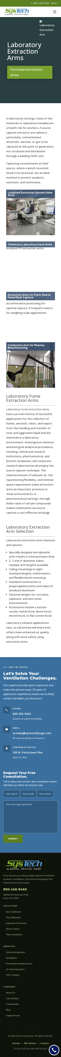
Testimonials (12, 1004)
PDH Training (12, 974)
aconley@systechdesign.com (32, 733)
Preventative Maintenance (19, 963)
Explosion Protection (16, 923)
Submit (13, 838)
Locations (44, 1043)
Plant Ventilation (14, 934)
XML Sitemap (30, 1043)
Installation (11, 957)
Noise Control (13, 928)
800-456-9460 (41, 3)
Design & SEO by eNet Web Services (30, 1048)
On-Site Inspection (15, 969)
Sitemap (16, 1043)
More (54, 3)
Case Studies (12, 998)
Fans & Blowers (13, 917)
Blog (8, 1009)
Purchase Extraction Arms (26, 72)
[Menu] (54, 12)
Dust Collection (13, 911)
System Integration (15, 952)
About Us (10, 992)
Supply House (13, 1015)
